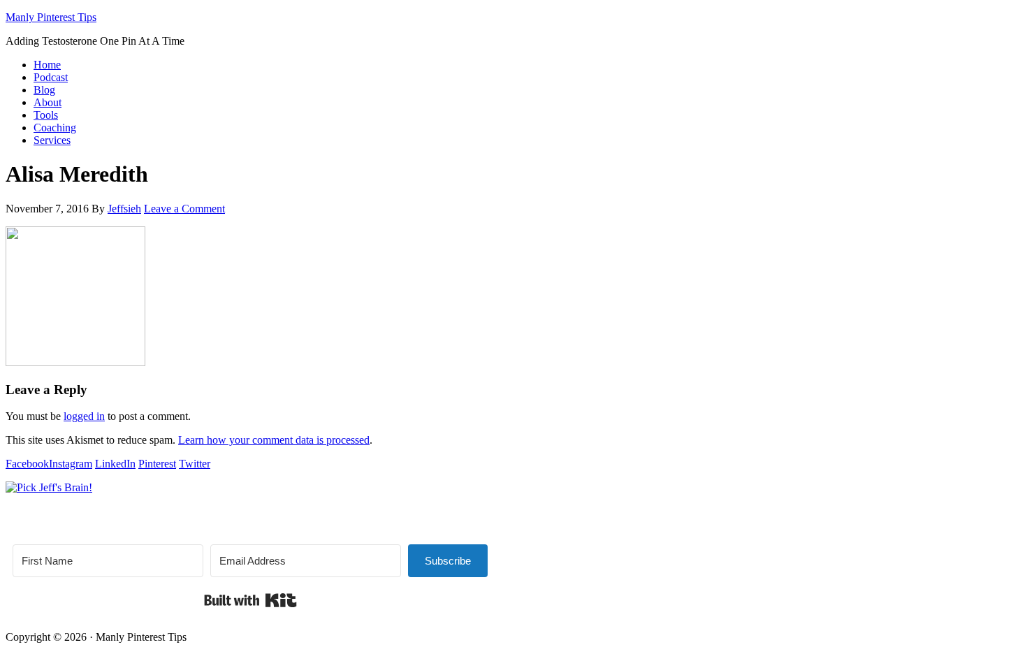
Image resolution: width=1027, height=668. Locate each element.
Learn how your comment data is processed (274, 440)
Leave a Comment (184, 209)
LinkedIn (115, 464)
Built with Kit (250, 600)
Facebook (27, 464)
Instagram (70, 464)
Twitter (194, 464)
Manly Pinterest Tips (51, 17)
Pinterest (157, 464)
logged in (84, 416)
